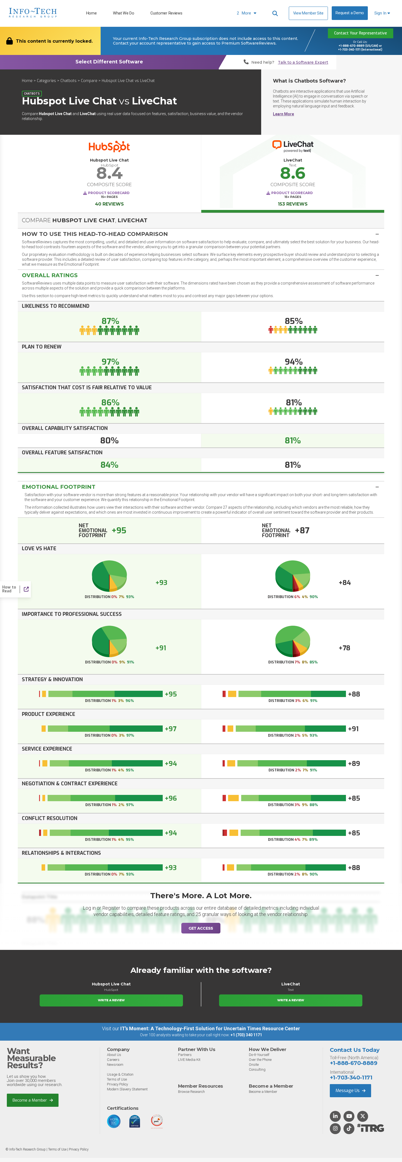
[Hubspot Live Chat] (109, 147)
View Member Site (308, 13)
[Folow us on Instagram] (335, 1128)
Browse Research (191, 1092)
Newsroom (115, 1065)
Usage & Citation (120, 1074)
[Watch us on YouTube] (349, 1116)
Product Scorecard (109, 193)
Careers (113, 1060)
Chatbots (68, 80)
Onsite (254, 1065)
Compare (89, 80)
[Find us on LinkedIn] (335, 1116)
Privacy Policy (117, 1084)
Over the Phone (260, 1060)
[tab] (201, 233)
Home (91, 13)
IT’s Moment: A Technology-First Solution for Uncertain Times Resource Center (210, 1028)
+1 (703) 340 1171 (246, 1035)
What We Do (123, 13)
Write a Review (111, 1000)
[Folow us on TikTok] (349, 1128)
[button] (201, 234)
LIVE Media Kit (189, 1060)
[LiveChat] (292, 147)
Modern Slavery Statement (127, 1089)
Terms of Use (117, 1079)
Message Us (348, 1090)
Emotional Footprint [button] (58, 487)
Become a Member (30, 1100)
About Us (114, 1055)
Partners (185, 1055)
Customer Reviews (166, 13)
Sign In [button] (381, 13)
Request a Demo (350, 13)
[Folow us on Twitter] (363, 1116)
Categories (46, 80)
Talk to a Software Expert (303, 62)
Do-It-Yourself (259, 1055)
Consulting (257, 1069)
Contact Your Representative (360, 33)
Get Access (201, 928)
